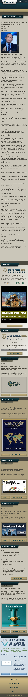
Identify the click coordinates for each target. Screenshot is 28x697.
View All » (19, 674)
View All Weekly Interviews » (18, 540)
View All (19, 16)
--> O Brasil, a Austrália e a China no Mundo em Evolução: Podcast (14, 346)
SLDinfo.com (14, 679)
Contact (14, 691)
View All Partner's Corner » (19, 631)
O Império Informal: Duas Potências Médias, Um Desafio (13, 408)
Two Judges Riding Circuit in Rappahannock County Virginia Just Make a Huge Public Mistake (14, 554)
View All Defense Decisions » (18, 395)
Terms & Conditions (14, 683)
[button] (3, 304)
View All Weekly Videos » (18, 497)
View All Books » (14, 325)
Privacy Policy (14, 687)
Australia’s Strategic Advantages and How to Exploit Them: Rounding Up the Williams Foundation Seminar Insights (14, 651)
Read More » (5, 395)
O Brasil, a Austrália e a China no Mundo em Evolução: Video (12, 470)
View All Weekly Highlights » (18, 454)
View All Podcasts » (14, 353)
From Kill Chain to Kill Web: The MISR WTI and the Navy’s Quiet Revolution (14, 513)
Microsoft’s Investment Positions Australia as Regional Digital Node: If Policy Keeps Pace (13, 593)
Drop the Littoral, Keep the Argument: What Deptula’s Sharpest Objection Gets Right (14, 368)
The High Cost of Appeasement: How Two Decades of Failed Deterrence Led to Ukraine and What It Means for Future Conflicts (14, 571)
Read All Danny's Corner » (18, 578)
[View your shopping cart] (23, 1)
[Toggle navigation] (26, 1)
